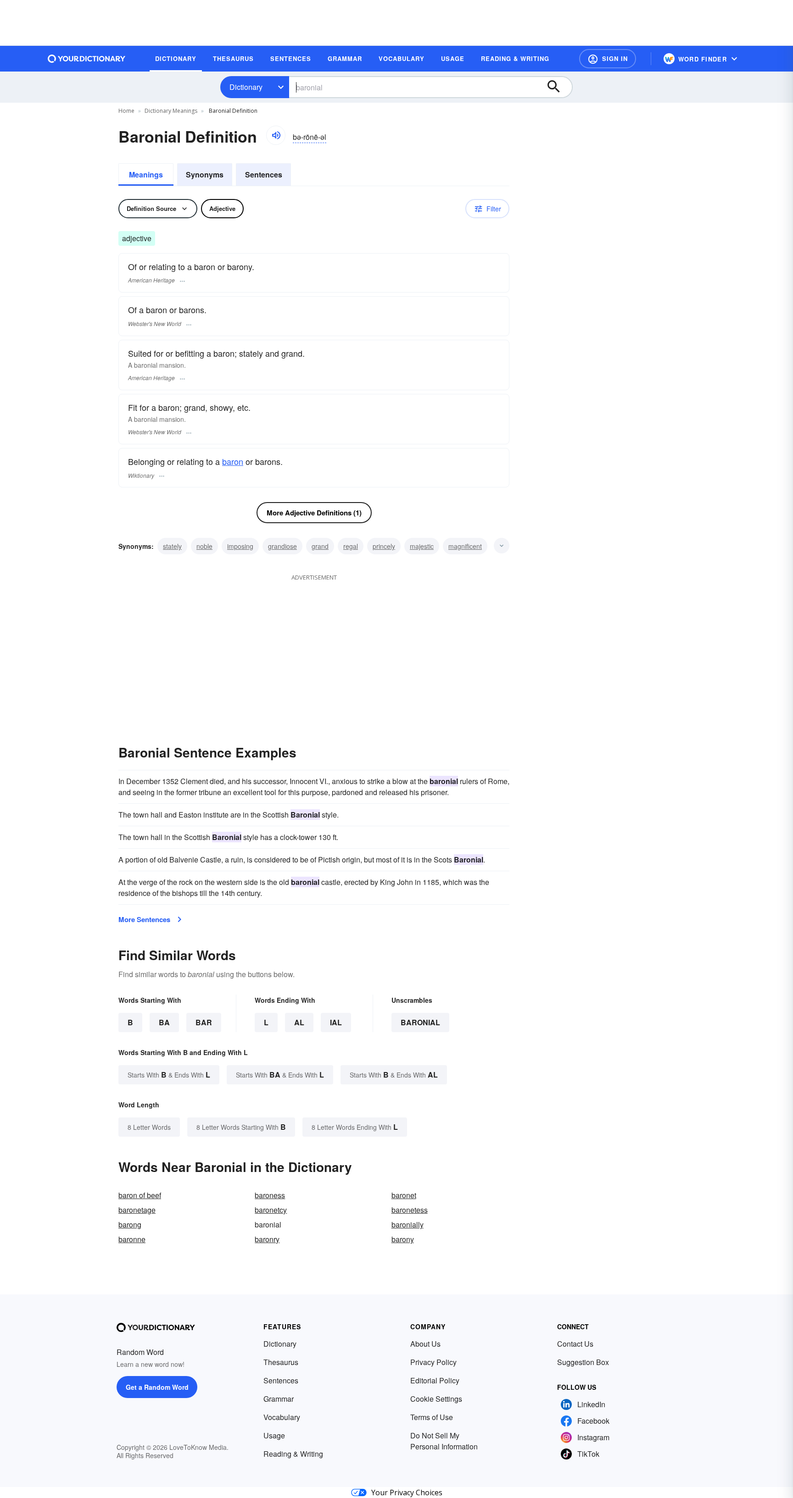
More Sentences (144, 919)
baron (232, 461)
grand (320, 546)
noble (204, 546)
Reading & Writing (293, 1453)
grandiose (282, 546)
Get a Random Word (157, 1387)
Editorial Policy (434, 1380)
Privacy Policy (433, 1362)
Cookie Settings (436, 1398)
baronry (267, 1239)
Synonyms (204, 174)
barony (402, 1239)
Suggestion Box (583, 1362)
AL (299, 1022)
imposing (240, 546)
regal (350, 546)
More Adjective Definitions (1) (314, 513)
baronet (403, 1195)
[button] (607, 58)
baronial (420, 1022)
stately (172, 546)
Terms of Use (431, 1417)
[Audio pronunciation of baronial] (275, 135)
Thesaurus (280, 1362)
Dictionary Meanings (171, 111)
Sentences (263, 174)
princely (384, 546)
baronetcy (271, 1210)
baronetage (137, 1210)
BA (164, 1022)
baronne (131, 1239)
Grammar (278, 1398)
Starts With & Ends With (169, 1074)
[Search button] (558, 87)
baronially (407, 1224)
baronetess (409, 1210)
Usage (274, 1435)
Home (126, 111)
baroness (270, 1195)
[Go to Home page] (87, 59)
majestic (422, 546)
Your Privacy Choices (406, 1492)
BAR (203, 1022)
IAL (336, 1022)
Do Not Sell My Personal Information (444, 1441)
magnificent (465, 546)
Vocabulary (281, 1417)
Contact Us (575, 1343)
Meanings (146, 174)
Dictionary (245, 87)
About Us (425, 1343)
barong (129, 1224)
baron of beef (139, 1195)
